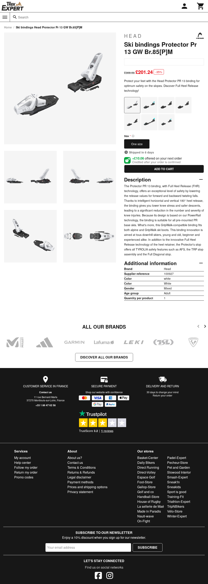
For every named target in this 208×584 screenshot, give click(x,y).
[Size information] (133, 136)
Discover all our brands (104, 357)
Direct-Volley (146, 472)
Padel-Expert (176, 457)
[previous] (198, 326)
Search (23, 17)
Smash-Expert (177, 477)
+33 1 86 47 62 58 (46, 405)
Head (133, 35)
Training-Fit (175, 496)
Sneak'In (173, 482)
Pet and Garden (178, 467)
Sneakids (174, 487)
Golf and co (145, 491)
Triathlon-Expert (178, 501)
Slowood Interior (179, 472)
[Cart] (201, 6)
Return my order (25, 472)
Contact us (45, 392)
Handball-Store (148, 496)
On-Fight (143, 521)
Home (8, 27)
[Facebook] (98, 576)
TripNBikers (175, 506)
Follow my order (25, 467)
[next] (205, 326)
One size (137, 144)
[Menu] (5, 17)
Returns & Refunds (81, 472)
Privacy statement (80, 491)
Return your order (162, 395)
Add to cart (164, 169)
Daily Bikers (146, 462)
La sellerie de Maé (150, 506)
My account (22, 457)
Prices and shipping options (87, 487)
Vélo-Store (174, 511)
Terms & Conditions (81, 467)
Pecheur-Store (177, 462)
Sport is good (176, 491)
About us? (74, 457)
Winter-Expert (177, 516)
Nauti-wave (145, 516)
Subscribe (147, 547)
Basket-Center (147, 457)
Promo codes (23, 477)
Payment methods (80, 482)
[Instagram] (110, 576)
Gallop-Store (146, 487)
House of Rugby (149, 501)
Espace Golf (146, 477)
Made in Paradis (149, 511)
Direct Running (148, 467)
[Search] (14, 17)
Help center (22, 462)
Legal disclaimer (79, 477)
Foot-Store (145, 482)
